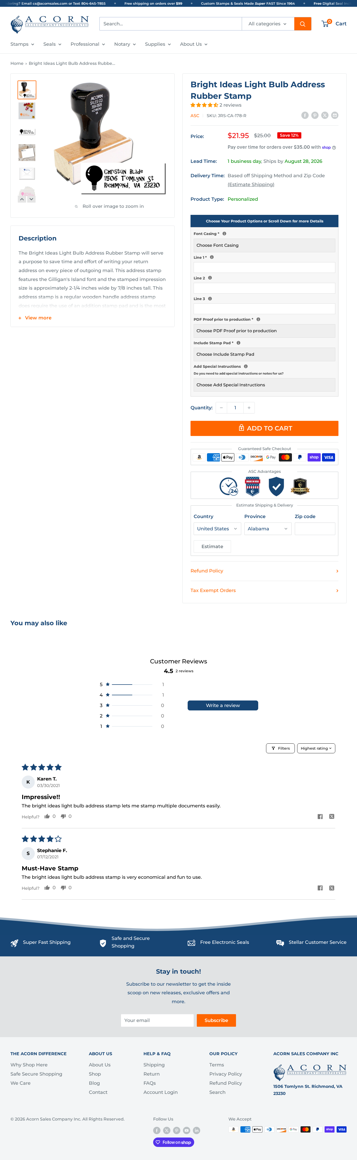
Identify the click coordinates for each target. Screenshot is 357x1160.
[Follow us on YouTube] (186, 1130)
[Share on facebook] (320, 817)
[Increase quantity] (249, 407)
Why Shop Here (29, 1065)
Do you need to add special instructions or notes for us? (239, 373)
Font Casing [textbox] (264, 233)
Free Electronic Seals (224, 942)
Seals (49, 44)
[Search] (302, 23)
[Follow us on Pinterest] (176, 1130)
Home (17, 63)
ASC (195, 115)
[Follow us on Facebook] (156, 1130)
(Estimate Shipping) (251, 184)
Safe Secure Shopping (36, 1074)
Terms (216, 1065)
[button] (205, 105)
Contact (98, 1092)
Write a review (223, 705)
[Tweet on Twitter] (325, 115)
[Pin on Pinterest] (315, 115)
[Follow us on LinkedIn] (196, 1130)
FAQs (149, 1083)
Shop (95, 1074)
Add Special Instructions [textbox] (264, 369)
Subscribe (216, 1020)
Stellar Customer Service (318, 942)
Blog (94, 1083)
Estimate (212, 546)
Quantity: (201, 408)
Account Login (160, 1092)
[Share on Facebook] (305, 115)
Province (255, 516)
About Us (191, 44)
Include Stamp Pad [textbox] (264, 342)
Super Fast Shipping (47, 942)
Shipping (154, 1065)
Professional (85, 44)
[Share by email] (334, 115)
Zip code (305, 516)
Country (203, 516)
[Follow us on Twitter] (166, 1130)
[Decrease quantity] (221, 407)
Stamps (19, 44)
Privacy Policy (225, 1074)
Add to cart (269, 428)
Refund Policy (207, 571)
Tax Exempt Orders (213, 590)
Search (217, 1092)
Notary (122, 44)
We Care (20, 1083)
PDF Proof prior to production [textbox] (264, 319)
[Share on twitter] (331, 817)
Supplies (155, 44)
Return (151, 1074)
